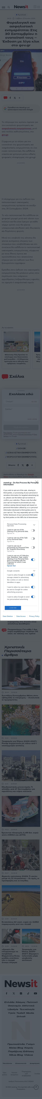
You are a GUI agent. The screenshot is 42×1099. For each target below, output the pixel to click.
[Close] (37, 483)
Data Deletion (8, 616)
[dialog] (21, 549)
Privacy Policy (34, 616)
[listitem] (21, 524)
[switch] (33, 530)
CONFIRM (12, 608)
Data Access (21, 616)
